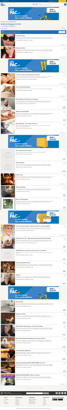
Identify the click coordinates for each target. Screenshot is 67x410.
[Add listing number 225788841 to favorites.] (64, 175)
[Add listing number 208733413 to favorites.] (64, 375)
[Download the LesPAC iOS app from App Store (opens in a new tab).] (55, 400)
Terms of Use (17, 404)
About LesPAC (6, 399)
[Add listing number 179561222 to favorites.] (64, 363)
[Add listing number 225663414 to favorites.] (64, 124)
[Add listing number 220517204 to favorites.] (64, 87)
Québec (44, 399)
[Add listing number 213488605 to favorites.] (64, 36)
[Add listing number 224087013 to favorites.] (64, 351)
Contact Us (6, 402)
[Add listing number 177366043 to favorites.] (64, 100)
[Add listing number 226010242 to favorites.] (64, 302)
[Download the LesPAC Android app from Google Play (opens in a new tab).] (60, 400)
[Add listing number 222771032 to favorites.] (64, 314)
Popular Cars (17, 402)
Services (7, 21)
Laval (44, 402)
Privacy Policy (6, 403)
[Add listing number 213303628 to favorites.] (64, 251)
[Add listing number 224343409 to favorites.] (64, 239)
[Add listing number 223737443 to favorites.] (64, 151)
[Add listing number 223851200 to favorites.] (64, 75)
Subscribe (46, 393)
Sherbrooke (45, 403)
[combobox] (53, 4)
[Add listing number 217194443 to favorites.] (64, 263)
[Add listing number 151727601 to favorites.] (64, 227)
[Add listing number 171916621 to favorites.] (64, 200)
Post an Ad (17, 399)
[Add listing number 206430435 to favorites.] (64, 48)
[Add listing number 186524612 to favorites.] (64, 339)
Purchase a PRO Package (32, 399)
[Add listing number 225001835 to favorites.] (64, 112)
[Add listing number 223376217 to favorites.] (64, 163)
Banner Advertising (32, 403)
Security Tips (17, 403)
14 (40, 388)
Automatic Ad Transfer (32, 402)
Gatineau (44, 404)
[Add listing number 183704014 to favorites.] (64, 327)
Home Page (3, 21)
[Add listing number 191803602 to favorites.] (64, 188)
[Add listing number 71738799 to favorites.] (64, 275)
